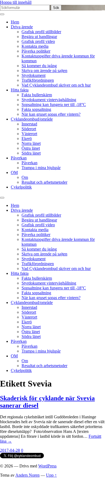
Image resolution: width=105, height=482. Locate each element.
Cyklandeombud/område (32, 119)
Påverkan (19, 158)
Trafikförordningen (38, 80)
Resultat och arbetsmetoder (44, 182)
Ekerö (27, 138)
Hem (15, 22)
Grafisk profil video (38, 41)
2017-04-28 (10, 450)
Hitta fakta (20, 90)
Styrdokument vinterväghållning (49, 99)
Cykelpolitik (21, 187)
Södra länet (31, 153)
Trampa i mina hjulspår (41, 167)
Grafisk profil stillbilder (41, 31)
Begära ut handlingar (39, 36)
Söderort (29, 129)
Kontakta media (35, 46)
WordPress (47, 466)
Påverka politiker (36, 51)
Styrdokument (34, 75)
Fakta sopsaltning (36, 109)
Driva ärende (22, 27)
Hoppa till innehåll (16, 2)
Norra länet (31, 143)
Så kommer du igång (39, 65)
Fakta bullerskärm (37, 95)
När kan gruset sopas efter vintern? (51, 114)
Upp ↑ (51, 475)
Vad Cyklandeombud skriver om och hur (56, 85)
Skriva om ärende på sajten (44, 70)
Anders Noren (27, 475)
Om (25, 177)
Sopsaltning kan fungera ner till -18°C (54, 104)
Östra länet (31, 148)
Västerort (29, 133)
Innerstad (29, 124)
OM (14, 172)
